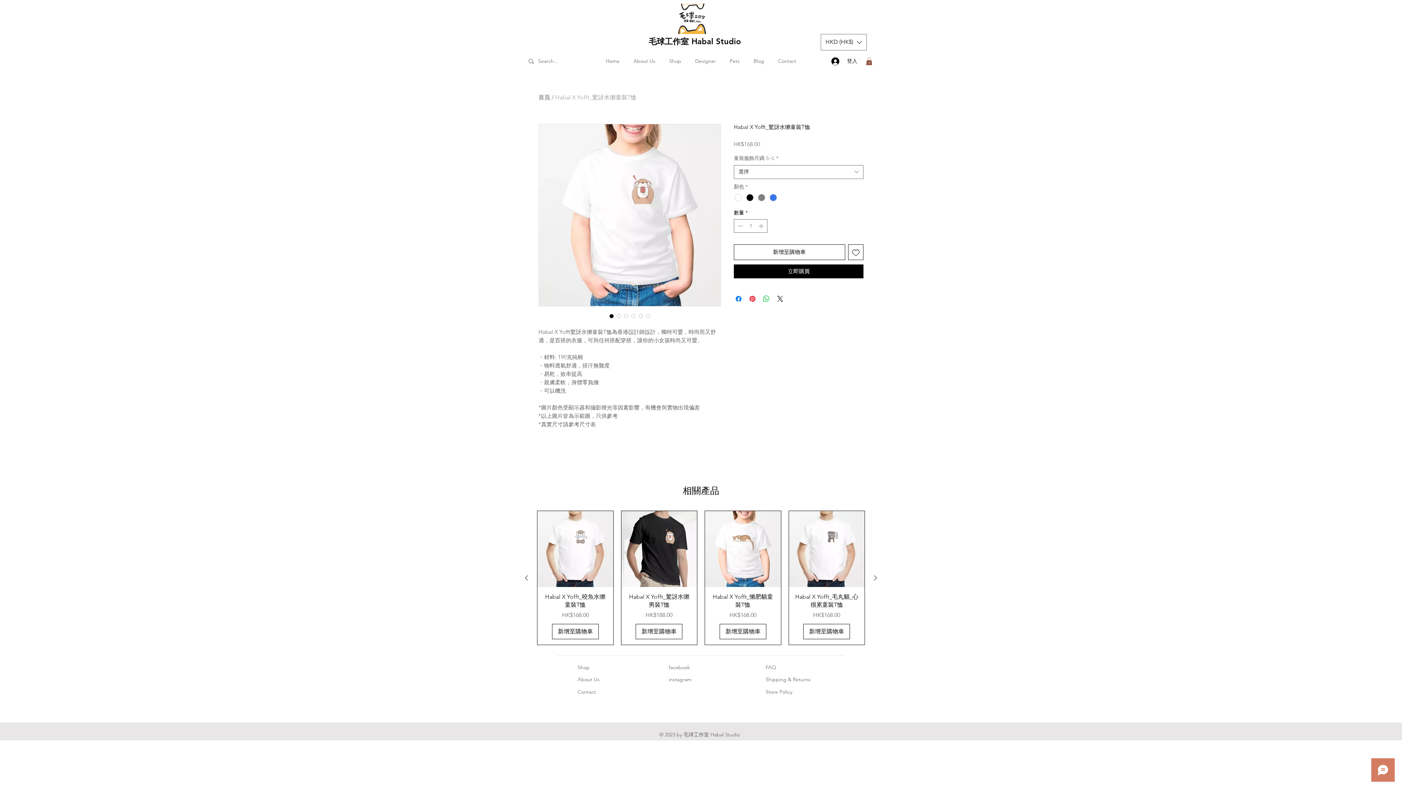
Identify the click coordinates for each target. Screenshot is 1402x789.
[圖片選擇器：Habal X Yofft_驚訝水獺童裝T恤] (611, 316)
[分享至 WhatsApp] (766, 298)
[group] (701, 577)
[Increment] (761, 226)
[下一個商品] (875, 577)
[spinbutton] (750, 226)
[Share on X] (780, 298)
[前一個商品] (526, 577)
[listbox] (844, 42)
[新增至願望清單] (856, 252)
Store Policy (779, 692)
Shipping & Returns (788, 679)
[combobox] (798, 172)
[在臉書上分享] (738, 298)
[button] (844, 42)
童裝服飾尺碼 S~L (756, 158)
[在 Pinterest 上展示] (752, 298)
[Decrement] (739, 226)
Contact (587, 692)
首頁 (544, 97)
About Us (589, 679)
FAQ (771, 667)
